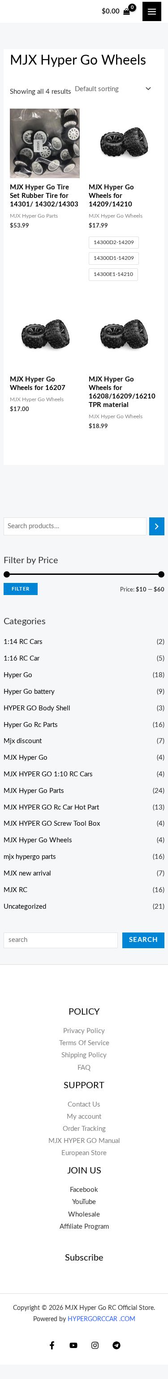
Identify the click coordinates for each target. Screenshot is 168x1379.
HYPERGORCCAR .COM (101, 1319)
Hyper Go (18, 675)
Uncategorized (25, 906)
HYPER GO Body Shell (37, 708)
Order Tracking (84, 1128)
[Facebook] (52, 1345)
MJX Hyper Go (25, 757)
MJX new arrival (27, 873)
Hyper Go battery (29, 691)
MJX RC (15, 890)
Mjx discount (23, 741)
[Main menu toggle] (151, 11)
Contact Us (84, 1104)
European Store (84, 1153)
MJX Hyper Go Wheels (38, 840)
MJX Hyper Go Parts (34, 791)
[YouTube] (73, 1345)
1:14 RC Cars (23, 642)
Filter (21, 589)
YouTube (84, 1202)
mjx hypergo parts (30, 857)
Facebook (84, 1189)
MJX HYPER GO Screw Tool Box (52, 823)
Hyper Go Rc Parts (31, 725)
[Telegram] (116, 1345)
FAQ (84, 1067)
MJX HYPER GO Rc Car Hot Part (51, 807)
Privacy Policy (84, 1031)
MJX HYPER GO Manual (84, 1141)
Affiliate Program (84, 1226)
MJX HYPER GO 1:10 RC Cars (48, 774)
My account (84, 1116)
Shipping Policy (84, 1055)
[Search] (157, 526)
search (143, 940)
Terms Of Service (84, 1043)
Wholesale (84, 1214)
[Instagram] (95, 1345)
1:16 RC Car (21, 658)
